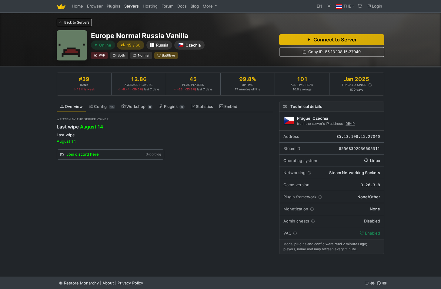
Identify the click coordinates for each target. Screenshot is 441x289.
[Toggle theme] (329, 6)
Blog (195, 6)
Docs (182, 6)
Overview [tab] (74, 106)
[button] (345, 6)
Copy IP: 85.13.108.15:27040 (334, 51)
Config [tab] (104, 106)
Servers (131, 6)
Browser (95, 6)
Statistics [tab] (204, 106)
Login (376, 6)
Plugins (113, 6)
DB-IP (350, 124)
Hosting (150, 6)
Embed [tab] (230, 106)
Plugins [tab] (173, 106)
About (108, 283)
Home (77, 6)
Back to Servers (76, 22)
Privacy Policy (130, 283)
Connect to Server (335, 40)
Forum (167, 6)
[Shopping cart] (360, 6)
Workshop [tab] (138, 106)
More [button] (208, 6)
